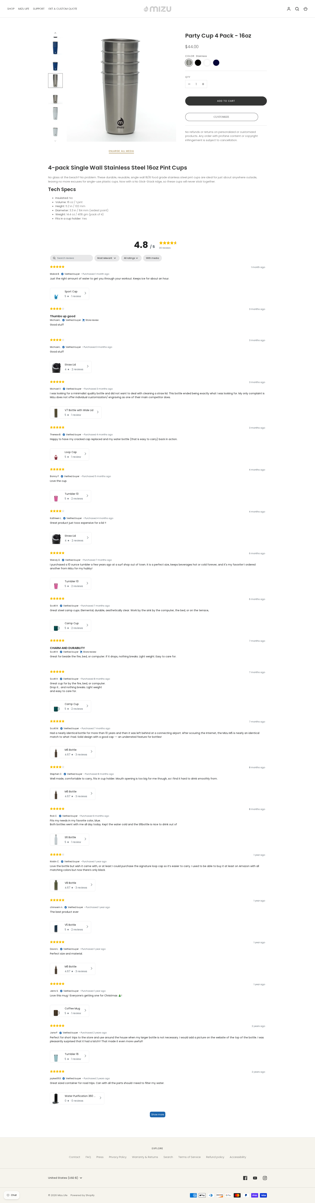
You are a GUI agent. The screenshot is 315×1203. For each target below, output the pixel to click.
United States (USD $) (63, 1178)
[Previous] (56, 33)
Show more (157, 1114)
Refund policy (215, 1157)
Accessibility (238, 1157)
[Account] (289, 9)
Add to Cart (226, 101)
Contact (74, 1157)
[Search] (297, 9)
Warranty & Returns (145, 1157)
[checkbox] (152, 258)
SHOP (10, 9)
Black (198, 62)
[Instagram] (265, 1178)
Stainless (188, 62)
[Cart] (306, 9)
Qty (187, 77)
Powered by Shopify (82, 1195)
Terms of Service (189, 1157)
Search (168, 1157)
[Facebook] (245, 1178)
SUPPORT (38, 9)
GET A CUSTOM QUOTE (62, 9)
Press (100, 1157)
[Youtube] (255, 1178)
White (207, 62)
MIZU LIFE (23, 9)
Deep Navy (216, 62)
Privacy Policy (118, 1157)
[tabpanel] (157, 688)
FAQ (88, 1157)
